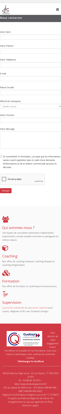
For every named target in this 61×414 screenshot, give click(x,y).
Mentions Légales (30, 405)
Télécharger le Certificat (30, 361)
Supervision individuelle (13, 307)
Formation (10, 281)
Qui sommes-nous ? (18, 227)
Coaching (9, 256)
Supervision (11, 302)
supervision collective (37, 307)
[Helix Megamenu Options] (57, 9)
